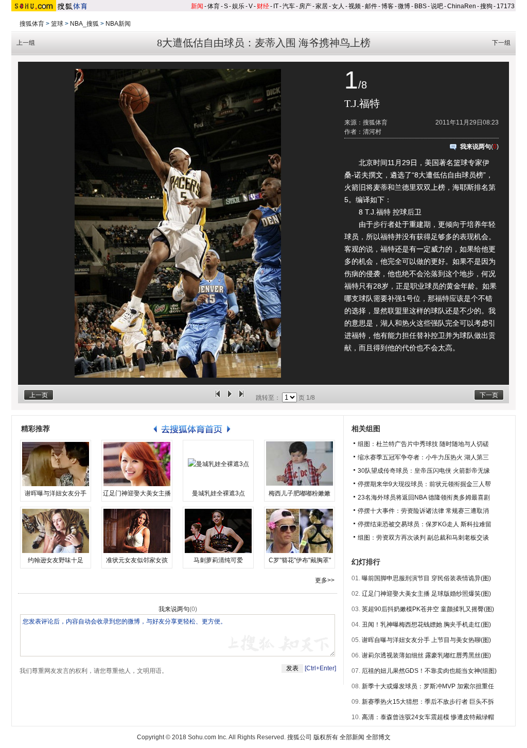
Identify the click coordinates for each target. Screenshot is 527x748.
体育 (213, 6)
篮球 (57, 23)
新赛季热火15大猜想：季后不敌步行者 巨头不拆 (428, 701)
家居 (321, 6)
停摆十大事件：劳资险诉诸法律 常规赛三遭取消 (423, 510)
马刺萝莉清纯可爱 (218, 560)
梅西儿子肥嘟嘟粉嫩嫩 (299, 493)
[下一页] (241, 397)
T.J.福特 (362, 103)
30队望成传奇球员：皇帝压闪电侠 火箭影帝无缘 (424, 470)
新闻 (197, 6)
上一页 (38, 395)
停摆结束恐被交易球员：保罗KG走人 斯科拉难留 (424, 524)
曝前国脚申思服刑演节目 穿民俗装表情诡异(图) (426, 578)
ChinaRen (461, 6)
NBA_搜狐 (84, 23)
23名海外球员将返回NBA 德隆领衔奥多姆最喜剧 (424, 497)
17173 (506, 6)
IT (275, 6)
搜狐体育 (32, 23)
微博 (404, 6)
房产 (305, 6)
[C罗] (300, 531)
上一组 (25, 42)
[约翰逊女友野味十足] (56, 531)
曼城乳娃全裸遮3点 (218, 493)
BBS (420, 6)
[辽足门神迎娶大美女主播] (137, 464)
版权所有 (325, 737)
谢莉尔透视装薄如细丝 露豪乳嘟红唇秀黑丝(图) (426, 655)
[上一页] (218, 397)
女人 (338, 6)
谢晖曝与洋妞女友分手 (55, 493)
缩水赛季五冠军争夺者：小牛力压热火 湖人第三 (423, 457)
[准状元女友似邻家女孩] (137, 531)
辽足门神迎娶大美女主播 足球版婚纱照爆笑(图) (426, 593)
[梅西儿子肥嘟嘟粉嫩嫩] (300, 464)
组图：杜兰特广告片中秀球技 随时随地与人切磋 (423, 444)
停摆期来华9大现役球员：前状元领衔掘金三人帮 (424, 484)
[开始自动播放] (229, 397)
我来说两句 (475, 146)
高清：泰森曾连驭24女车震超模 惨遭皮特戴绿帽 (428, 717)
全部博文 (378, 737)
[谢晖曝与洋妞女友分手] (56, 464)
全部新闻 (352, 737)
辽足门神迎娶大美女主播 (137, 493)
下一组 (501, 42)
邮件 (371, 6)
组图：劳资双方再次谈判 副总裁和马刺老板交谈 (423, 537)
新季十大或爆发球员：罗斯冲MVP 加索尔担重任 (428, 686)
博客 (387, 6)
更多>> (325, 580)
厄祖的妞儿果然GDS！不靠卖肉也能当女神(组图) (429, 670)
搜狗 (486, 6)
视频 (354, 6)
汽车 (289, 6)
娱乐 (238, 6)
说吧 (437, 6)
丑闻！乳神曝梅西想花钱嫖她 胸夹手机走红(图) (426, 624)
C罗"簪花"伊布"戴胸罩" (300, 560)
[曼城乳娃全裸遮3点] (218, 464)
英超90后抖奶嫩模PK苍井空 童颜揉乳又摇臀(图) (428, 609)
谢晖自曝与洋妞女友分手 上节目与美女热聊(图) (426, 640)
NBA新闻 (118, 23)
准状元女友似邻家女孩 (137, 560)
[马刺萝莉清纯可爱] (218, 531)
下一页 (489, 395)
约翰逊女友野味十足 (55, 560)
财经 (263, 6)
